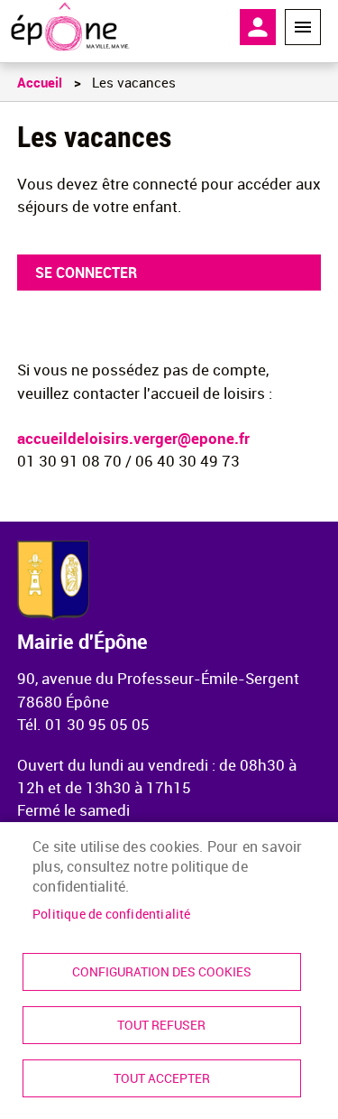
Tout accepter (162, 1078)
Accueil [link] (39, 82)
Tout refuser (161, 1025)
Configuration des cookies (161, 972)
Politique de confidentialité (111, 914)
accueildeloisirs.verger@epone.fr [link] (133, 438)
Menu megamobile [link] (303, 27)
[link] (70, 27)
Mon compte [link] (258, 27)
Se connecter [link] (86, 272)
